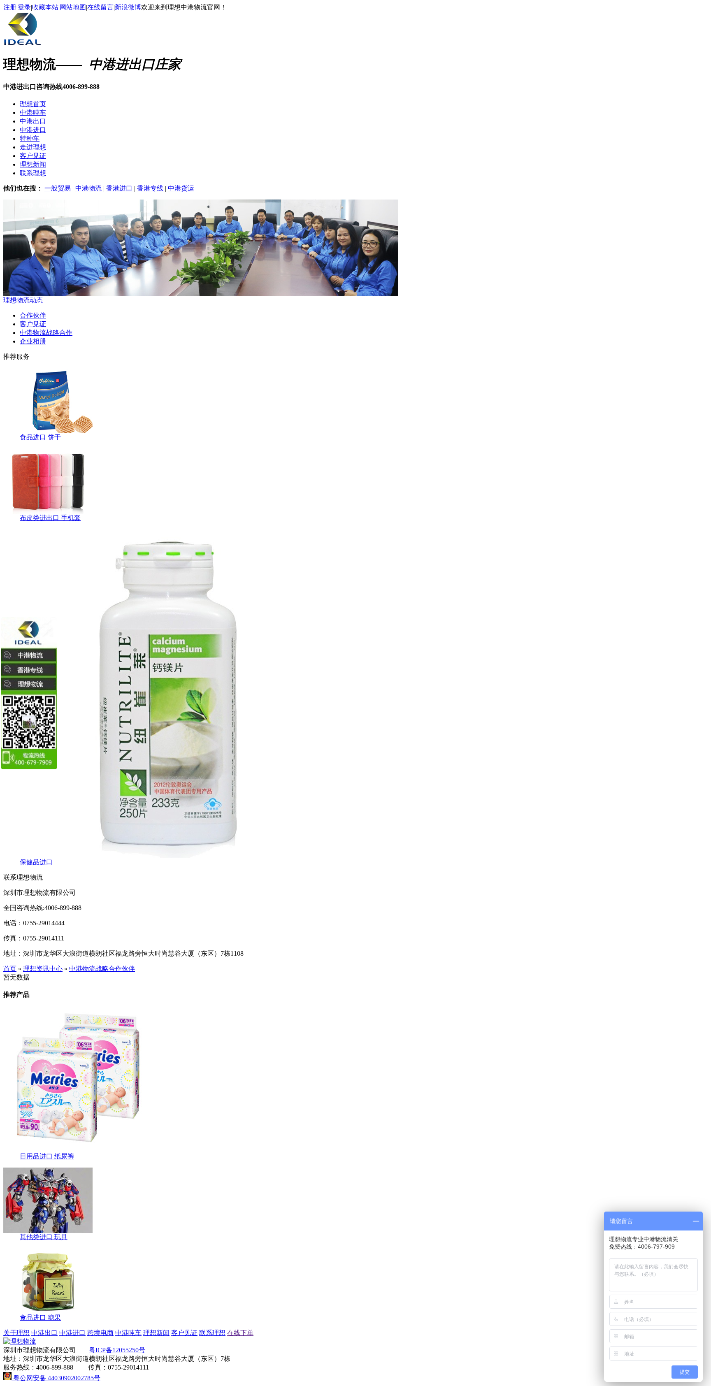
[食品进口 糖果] (48, 1311)
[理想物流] (22, 44)
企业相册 (33, 341)
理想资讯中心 (43, 968)
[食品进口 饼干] (48, 430)
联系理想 (33, 172)
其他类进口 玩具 (43, 1236)
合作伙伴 (33, 315)
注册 (9, 7)
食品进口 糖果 (40, 1317)
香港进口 (119, 188)
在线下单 (240, 1332)
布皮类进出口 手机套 (50, 517)
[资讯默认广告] (200, 293)
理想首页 (33, 103)
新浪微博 (128, 7)
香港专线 (150, 188)
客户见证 (33, 155)
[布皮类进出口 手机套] (48, 511)
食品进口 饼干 (40, 437)
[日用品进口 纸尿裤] (75, 1150)
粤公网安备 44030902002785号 (56, 1377)
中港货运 (181, 188)
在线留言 (100, 7)
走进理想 (33, 147)
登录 (24, 7)
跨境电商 (100, 1332)
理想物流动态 (23, 300)
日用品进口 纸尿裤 (47, 1156)
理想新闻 (33, 164)
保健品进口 (36, 862)
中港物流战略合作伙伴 (102, 968)
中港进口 (33, 129)
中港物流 (88, 188)
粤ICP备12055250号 (117, 1350)
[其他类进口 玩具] (48, 1230)
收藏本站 (45, 7)
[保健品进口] (167, 855)
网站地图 (73, 7)
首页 (9, 968)
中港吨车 (33, 112)
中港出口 (33, 121)
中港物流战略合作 (46, 332)
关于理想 (16, 1332)
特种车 (30, 138)
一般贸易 (57, 188)
